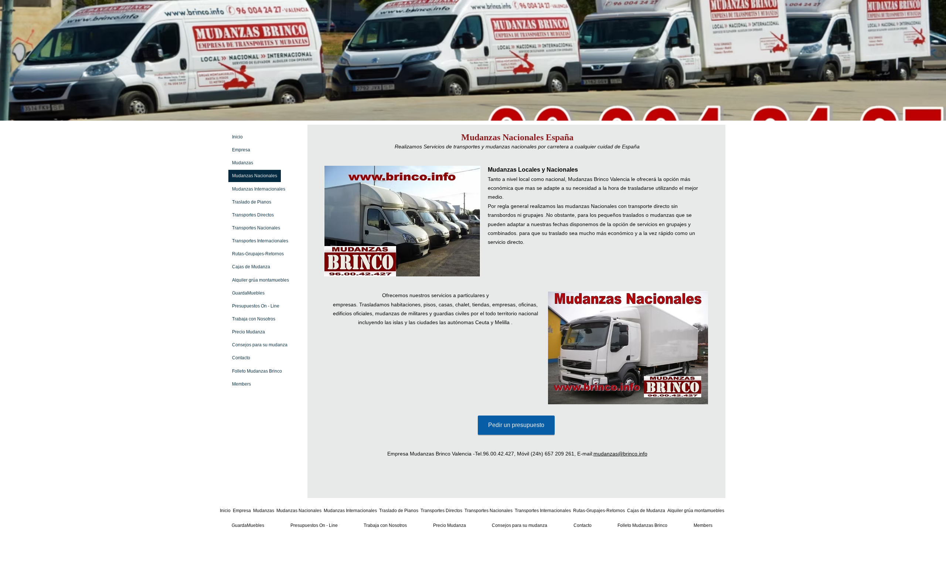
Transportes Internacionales (260, 240)
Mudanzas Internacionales (258, 189)
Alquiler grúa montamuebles (260, 280)
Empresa (241, 149)
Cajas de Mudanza (251, 266)
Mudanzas (242, 162)
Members (241, 384)
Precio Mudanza (248, 331)
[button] (402, 221)
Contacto (241, 357)
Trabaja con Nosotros (253, 319)
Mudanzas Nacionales (254, 175)
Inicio (237, 136)
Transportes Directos (253, 215)
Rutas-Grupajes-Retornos (258, 253)
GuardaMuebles (248, 293)
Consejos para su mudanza (259, 344)
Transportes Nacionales (256, 228)
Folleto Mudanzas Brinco (257, 371)
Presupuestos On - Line (255, 306)
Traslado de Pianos (251, 202)
